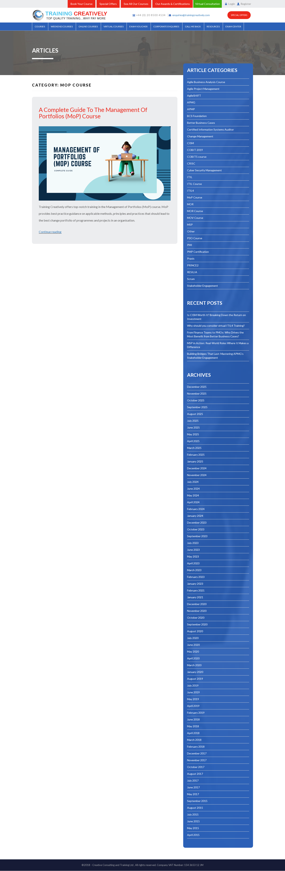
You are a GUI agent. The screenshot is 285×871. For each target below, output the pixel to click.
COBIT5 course (196, 156)
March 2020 (194, 665)
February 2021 (196, 590)
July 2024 (193, 481)
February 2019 (196, 712)
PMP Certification (198, 251)
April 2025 (193, 441)
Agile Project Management (203, 88)
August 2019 (195, 678)
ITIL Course (194, 183)
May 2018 (193, 726)
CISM (190, 143)
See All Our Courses (136, 3)
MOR (190, 204)
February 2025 (196, 454)
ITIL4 (190, 190)
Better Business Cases (201, 122)
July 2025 (193, 420)
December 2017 (196, 753)
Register (246, 3)
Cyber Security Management (204, 170)
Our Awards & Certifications (172, 3)
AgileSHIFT (194, 95)
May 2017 (193, 794)
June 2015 (193, 821)
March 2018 (194, 739)
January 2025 (195, 461)
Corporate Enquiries (166, 26)
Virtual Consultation (207, 3)
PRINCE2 (193, 265)
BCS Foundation (197, 116)
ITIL (189, 177)
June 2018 (193, 719)
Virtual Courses (114, 26)
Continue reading (50, 232)
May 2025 (193, 434)
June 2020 (193, 644)
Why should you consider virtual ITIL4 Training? (216, 325)
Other (191, 231)
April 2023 (193, 563)
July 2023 (193, 543)
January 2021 (195, 597)
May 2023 (193, 556)
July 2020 (193, 638)
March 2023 (194, 570)
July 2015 (193, 814)
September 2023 (197, 536)
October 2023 (195, 529)
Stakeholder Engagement (202, 285)
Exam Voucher (138, 26)
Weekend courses (62, 26)
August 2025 (195, 414)
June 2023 (193, 549)
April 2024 (193, 502)
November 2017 (196, 760)
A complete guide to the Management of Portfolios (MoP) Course (93, 112)
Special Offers (108, 3)
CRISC (191, 163)
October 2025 (195, 400)
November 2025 (196, 393)
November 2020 (196, 610)
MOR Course (195, 211)
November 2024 (196, 475)
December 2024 (196, 468)
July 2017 (193, 780)
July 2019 (193, 685)
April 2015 (193, 834)
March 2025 (194, 447)
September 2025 (197, 407)
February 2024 (196, 509)
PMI (189, 245)
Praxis (190, 258)
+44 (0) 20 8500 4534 (151, 15)
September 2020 (197, 624)
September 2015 (197, 801)
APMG (191, 102)
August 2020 (195, 631)
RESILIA (192, 272)
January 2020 (195, 672)
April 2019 (193, 705)
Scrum (191, 279)
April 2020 (193, 658)
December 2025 (196, 386)
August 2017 (195, 773)
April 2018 (193, 733)
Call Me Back (193, 26)
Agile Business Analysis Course (206, 82)
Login (231, 3)
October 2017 (195, 767)
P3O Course (194, 238)
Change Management (200, 136)
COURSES (40, 26)
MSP (190, 224)
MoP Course (194, 197)
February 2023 (196, 576)
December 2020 (196, 604)
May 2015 (193, 828)
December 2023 (196, 522)
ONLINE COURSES (88, 26)
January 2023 (195, 583)
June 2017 (193, 787)
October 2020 (195, 617)
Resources (213, 26)
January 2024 (195, 515)
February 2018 (196, 746)
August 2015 (195, 807)
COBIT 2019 (195, 150)
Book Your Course (81, 3)
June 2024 (193, 488)
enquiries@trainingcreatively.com (191, 15)
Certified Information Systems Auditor (210, 129)
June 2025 (193, 427)
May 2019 (193, 699)
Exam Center (233, 26)
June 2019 (193, 692)
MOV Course (195, 217)
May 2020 (193, 651)
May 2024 (193, 495)
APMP (191, 109)
